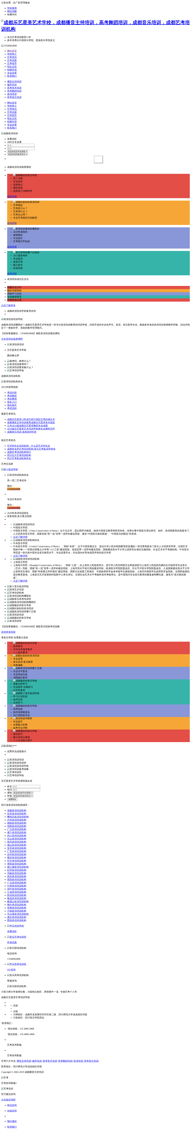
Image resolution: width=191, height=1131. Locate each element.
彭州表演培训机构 (16, 870)
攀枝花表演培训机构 (18, 816)
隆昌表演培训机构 (16, 898)
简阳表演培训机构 (16, 879)
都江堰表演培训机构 (18, 867)
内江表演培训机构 (16, 835)
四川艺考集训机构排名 (19, 458)
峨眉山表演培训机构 (18, 901)
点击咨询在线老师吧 (12, 339)
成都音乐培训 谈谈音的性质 (21, 432)
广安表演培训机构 (16, 851)
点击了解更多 (8, 305)
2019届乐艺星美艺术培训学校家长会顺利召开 (31, 428)
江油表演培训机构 (16, 892)
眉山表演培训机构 (16, 845)
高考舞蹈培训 (14, 91)
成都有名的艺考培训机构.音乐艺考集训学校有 (31, 449)
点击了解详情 (20, 537)
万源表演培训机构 (16, 911)
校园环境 (12, 69)
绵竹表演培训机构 (16, 889)
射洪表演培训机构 (16, 895)
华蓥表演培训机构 (16, 908)
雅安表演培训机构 (16, 857)
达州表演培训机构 (16, 854)
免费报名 (12, 799)
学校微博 (12, 8)
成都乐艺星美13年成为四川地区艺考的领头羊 (31, 419)
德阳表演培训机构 (16, 823)
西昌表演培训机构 (16, 920)
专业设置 (12, 73)
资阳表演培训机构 (16, 864)
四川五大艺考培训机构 (19, 455)
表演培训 (12, 94)
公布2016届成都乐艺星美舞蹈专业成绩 (27, 425)
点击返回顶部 (8, 1099)
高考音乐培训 (14, 97)
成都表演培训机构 (16, 810)
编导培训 (12, 84)
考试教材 (12, 395)
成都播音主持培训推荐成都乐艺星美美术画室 (31, 422)
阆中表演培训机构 (16, 904)
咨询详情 (12, 196)
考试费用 (12, 399)
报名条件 (12, 405)
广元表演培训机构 (16, 829)
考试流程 (12, 408)
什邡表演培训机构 (16, 886)
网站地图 (12, 11)
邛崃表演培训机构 (16, 873)
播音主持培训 (14, 81)
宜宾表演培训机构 (16, 848)
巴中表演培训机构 (16, 860)
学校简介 (12, 54)
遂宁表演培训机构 (16, 832)
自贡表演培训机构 (16, 813)
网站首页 (12, 51)
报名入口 (12, 402)
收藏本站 (12, 14)
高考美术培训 (14, 88)
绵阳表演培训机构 (16, 826)
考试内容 (12, 392)
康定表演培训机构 (16, 917)
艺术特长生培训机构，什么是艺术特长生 (28, 446)
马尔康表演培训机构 (18, 914)
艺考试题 (12, 60)
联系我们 (12, 76)
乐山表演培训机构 (16, 838)
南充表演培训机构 (16, 842)
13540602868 (13, 489)
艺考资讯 (12, 57)
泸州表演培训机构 (16, 820)
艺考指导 (12, 63)
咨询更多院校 (8, 632)
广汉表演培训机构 (16, 882)
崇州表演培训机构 (16, 876)
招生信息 (12, 66)
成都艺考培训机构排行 (19, 452)
